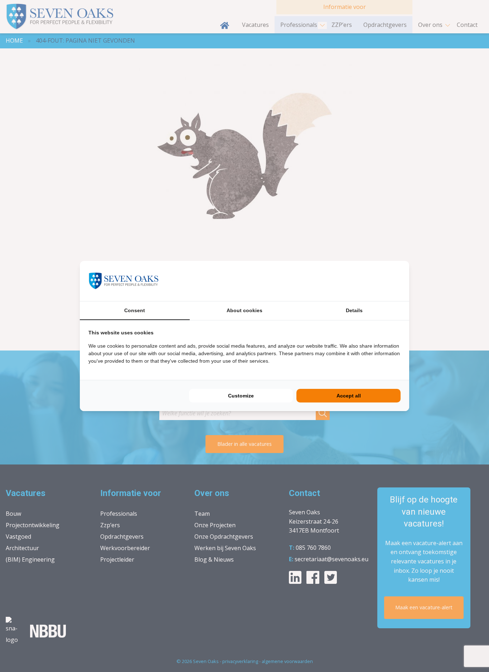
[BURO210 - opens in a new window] (374, 281)
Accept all (349, 396)
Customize (241, 396)
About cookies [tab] (244, 310)
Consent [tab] (134, 310)
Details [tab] (354, 310)
